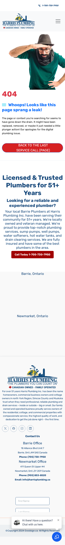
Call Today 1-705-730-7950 (32, 254)
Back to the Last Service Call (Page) (33, 147)
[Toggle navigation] (58, 21)
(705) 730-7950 (37, 457)
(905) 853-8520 (37, 475)
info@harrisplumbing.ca (36, 479)
